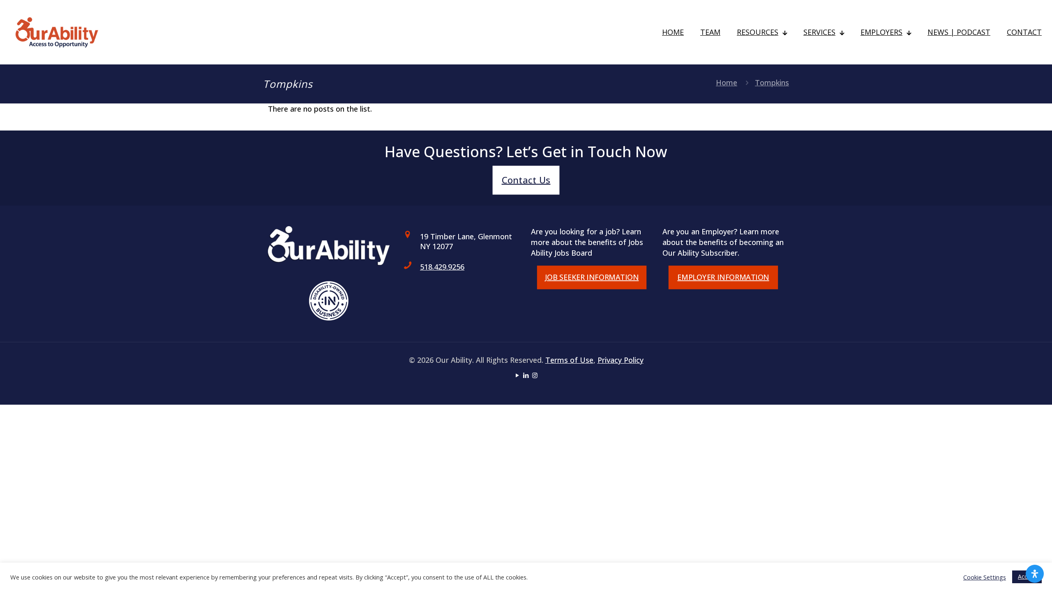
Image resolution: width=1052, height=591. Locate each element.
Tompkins (772, 82)
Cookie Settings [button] (984, 577)
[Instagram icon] (535, 375)
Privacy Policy (621, 360)
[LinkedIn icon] (526, 375)
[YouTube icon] (517, 375)
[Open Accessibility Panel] (1035, 574)
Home (726, 82)
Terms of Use (569, 360)
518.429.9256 (442, 267)
